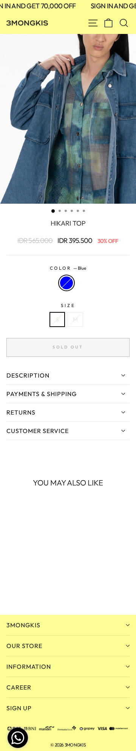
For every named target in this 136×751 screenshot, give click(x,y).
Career (18, 687)
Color (68, 268)
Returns (21, 412)
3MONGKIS (23, 625)
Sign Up (19, 708)
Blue (66, 282)
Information (28, 666)
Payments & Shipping (41, 394)
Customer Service (37, 431)
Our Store (24, 646)
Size (68, 305)
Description (27, 375)
